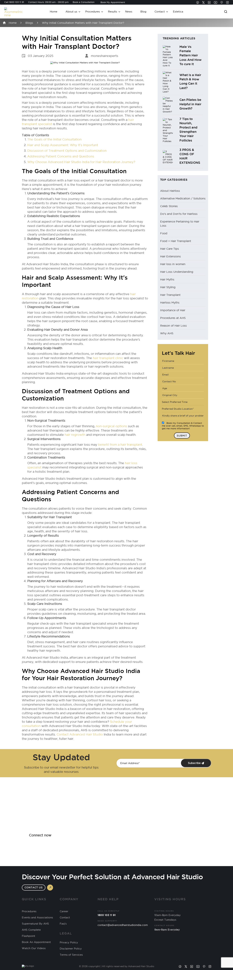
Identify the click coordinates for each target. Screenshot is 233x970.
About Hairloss (170, 190)
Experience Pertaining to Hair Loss (179, 223)
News (128, 11)
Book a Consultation (83, 2)
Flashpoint (28, 936)
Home (53, 11)
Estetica (178, 11)
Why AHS (166, 333)
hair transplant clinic (108, 358)
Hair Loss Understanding (176, 271)
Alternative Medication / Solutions (183, 198)
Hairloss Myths (169, 302)
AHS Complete (31, 929)
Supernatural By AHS (35, 923)
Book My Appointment (112, 2)
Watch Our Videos (34, 948)
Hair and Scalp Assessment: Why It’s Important (62, 145)
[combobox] (183, 402)
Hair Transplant (170, 294)
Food (163, 233)
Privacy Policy (69, 942)
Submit (182, 435)
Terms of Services (71, 954)
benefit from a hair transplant (120, 444)
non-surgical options (111, 426)
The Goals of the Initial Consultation (54, 139)
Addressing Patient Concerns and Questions (60, 156)
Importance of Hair (172, 310)
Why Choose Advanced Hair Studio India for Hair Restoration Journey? (81, 162)
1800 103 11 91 (16, 2)
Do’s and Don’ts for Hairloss (179, 213)
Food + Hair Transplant (175, 241)
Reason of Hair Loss (173, 325)
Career (64, 911)
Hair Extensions (170, 256)
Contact (160, 11)
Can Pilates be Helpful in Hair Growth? (190, 104)
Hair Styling (168, 287)
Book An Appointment (36, 942)
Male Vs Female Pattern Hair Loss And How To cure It (190, 55)
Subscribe (194, 763)
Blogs (29, 22)
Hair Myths (167, 279)
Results (112, 11)
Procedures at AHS (173, 317)
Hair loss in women (172, 264)
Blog (143, 11)
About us (71, 11)
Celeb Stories (169, 206)
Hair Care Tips (169, 248)
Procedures (92, 11)
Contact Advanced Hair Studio (80, 734)
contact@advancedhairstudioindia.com (123, 925)
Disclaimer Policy (71, 948)
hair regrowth (75, 434)
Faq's (63, 923)
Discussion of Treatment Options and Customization (67, 150)
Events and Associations (37, 917)
